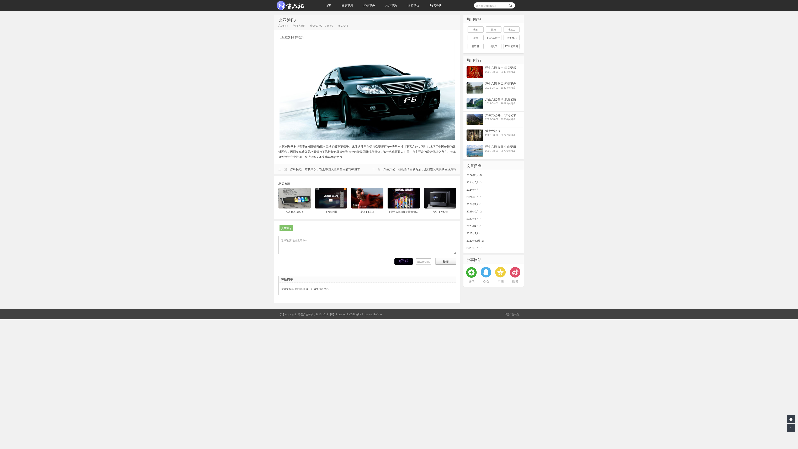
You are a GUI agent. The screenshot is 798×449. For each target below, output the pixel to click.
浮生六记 (512, 37)
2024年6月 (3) (475, 175)
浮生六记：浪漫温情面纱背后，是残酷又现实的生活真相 (419, 169)
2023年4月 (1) (475, 226)
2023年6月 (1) (475, 218)
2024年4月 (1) (475, 189)
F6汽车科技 (493, 37)
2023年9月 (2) (475, 211)
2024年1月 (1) (475, 204)
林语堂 (475, 46)
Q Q (486, 281)
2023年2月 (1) (475, 233)
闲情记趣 (369, 5)
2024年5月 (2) (475, 182)
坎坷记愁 (391, 5)
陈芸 (493, 29)
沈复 (475, 29)
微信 (471, 281)
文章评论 (286, 228)
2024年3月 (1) (475, 197)
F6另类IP (436, 5)
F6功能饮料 (511, 46)
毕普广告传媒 (512, 314)
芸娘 (475, 37)
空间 (501, 281)
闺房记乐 (347, 5)
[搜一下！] (510, 4)
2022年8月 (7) (475, 247)
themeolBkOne (373, 314)
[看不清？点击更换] (403, 261)
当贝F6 (494, 46)
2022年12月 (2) (475, 240)
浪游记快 (413, 5)
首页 (328, 5)
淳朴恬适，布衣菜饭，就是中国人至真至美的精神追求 (325, 169)
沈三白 (511, 29)
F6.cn (295, 5)
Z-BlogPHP (356, 314)
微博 (515, 281)
